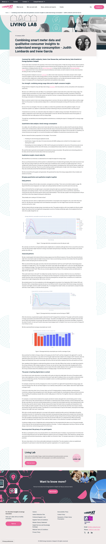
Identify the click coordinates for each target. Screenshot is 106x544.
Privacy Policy (36, 532)
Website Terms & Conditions (40, 529)
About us (4, 1)
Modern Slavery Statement (40, 522)
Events (62, 7)
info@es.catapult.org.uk (94, 527)
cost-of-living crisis (47, 68)
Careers (15, 1)
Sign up (13, 523)
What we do (20, 7)
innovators (52, 86)
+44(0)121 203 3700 (94, 529)
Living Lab (44, 74)
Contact (25, 1)
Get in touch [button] (53, 491)
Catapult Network (38, 1)
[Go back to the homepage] (7, 8)
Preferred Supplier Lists (39, 517)
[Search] (90, 7)
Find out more (31, 463)
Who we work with (32, 7)
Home (7, 12)
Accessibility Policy (63, 512)
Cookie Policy (61, 514)
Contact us (99, 7)
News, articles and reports (48, 7)
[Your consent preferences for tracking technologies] (7, 541)
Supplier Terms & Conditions (40, 520)
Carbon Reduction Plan (39, 514)
